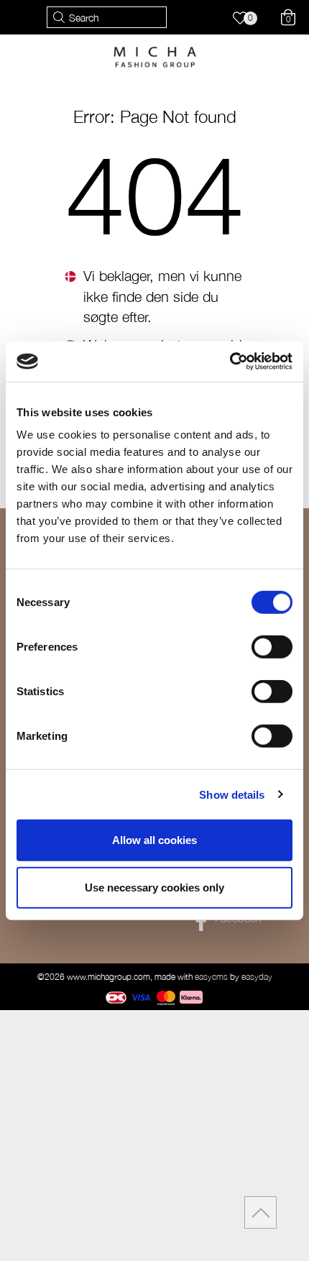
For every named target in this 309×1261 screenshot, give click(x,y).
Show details (231, 794)
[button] (247, 20)
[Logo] (155, 55)
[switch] (272, 647)
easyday (256, 976)
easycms (211, 976)
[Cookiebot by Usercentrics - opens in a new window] (229, 361)
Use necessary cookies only (154, 887)
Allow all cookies (154, 840)
